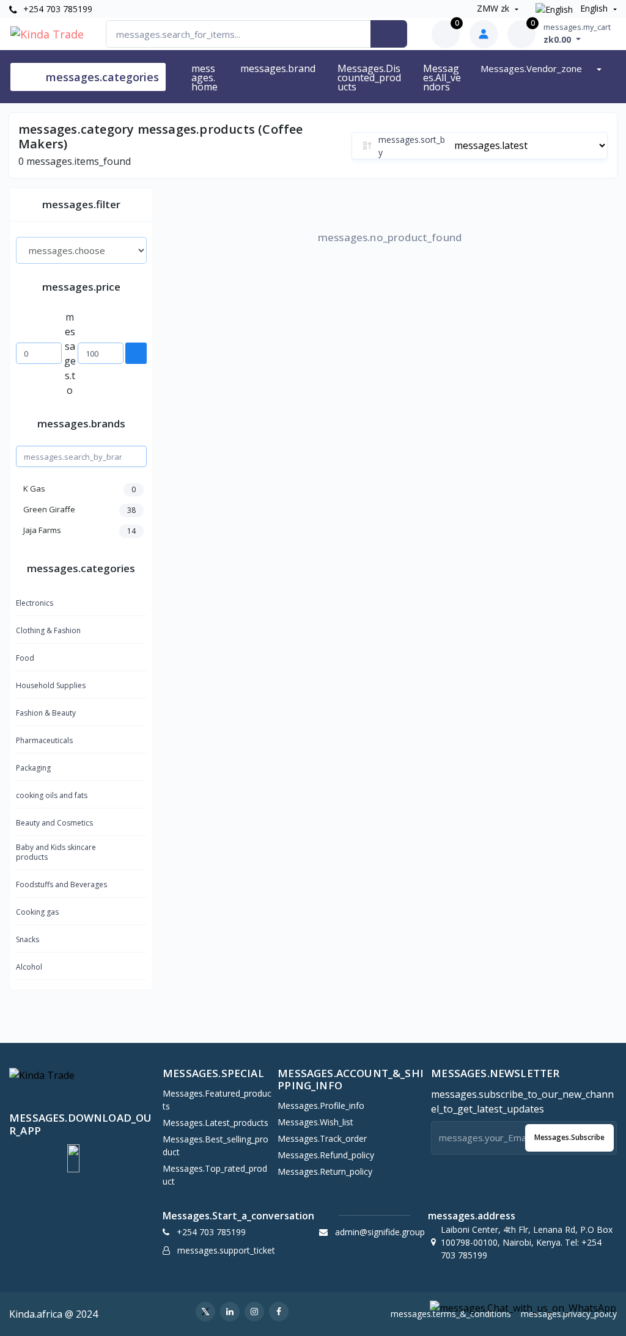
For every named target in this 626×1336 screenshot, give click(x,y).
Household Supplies (51, 685)
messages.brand (277, 68)
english (594, 8)
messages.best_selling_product (215, 1145)
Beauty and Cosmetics (54, 823)
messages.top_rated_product (215, 1175)
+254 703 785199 (56, 9)
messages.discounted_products (369, 77)
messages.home (204, 77)
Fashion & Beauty (46, 713)
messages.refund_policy (326, 1155)
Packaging (33, 768)
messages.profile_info (321, 1105)
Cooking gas (37, 912)
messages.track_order (322, 1138)
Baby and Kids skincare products (56, 852)
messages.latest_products (215, 1122)
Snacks (27, 939)
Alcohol (29, 967)
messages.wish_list (315, 1122)
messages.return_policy (325, 1171)
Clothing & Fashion (48, 630)
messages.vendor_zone (532, 68)
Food (25, 658)
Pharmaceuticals (44, 740)
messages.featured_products (217, 1099)
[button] (73, 1158)
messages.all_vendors (442, 77)
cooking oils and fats (51, 795)
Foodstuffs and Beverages (61, 884)
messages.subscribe (569, 1137)
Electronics (34, 603)
